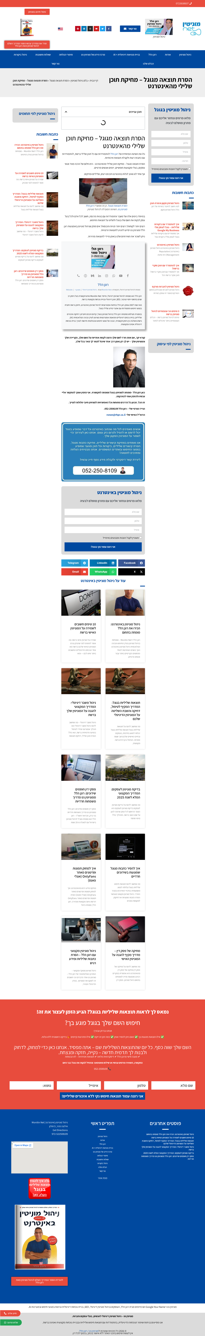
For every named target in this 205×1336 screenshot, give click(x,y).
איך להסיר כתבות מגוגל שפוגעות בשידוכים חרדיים (125, 872)
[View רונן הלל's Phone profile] (78, 275)
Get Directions (60, 1130)
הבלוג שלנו (148, 63)
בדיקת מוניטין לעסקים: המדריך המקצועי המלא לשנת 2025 (125, 793)
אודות (168, 54)
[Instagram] (90, 28)
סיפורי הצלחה (66, 54)
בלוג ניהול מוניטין (79, 80)
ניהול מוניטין (185, 54)
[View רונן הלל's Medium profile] (92, 275)
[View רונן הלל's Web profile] (85, 275)
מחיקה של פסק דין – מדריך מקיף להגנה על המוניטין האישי (126, 955)
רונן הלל (152, 54)
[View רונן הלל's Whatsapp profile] (113, 275)
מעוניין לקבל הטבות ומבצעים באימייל (170, 169)
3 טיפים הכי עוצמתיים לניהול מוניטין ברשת (165, 312)
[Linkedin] (84, 28)
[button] (66, 112)
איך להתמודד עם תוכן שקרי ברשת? (165, 267)
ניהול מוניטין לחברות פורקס (165, 286)
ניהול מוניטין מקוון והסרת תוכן (164, 203)
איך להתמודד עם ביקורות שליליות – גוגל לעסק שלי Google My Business (166, 227)
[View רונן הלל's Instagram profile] (106, 275)
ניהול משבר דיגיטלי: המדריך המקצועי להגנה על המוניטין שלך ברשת (81, 708)
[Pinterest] (78, 28)
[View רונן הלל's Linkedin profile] (99, 275)
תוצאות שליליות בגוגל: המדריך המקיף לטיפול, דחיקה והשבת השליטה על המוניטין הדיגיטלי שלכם (125, 710)
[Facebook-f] (108, 28)
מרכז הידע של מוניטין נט (93, 54)
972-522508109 (60, 1134)
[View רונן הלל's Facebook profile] (128, 275)
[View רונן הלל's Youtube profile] (120, 275)
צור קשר (55, 63)
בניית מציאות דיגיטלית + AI (126, 54)
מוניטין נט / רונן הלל (89, 1331)
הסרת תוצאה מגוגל (59, 80)
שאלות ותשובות (43, 54)
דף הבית (94, 80)
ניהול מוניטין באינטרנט (168, 244)
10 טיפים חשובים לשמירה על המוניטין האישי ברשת (83, 628)
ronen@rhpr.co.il (116, 414)
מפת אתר (102, 1178)
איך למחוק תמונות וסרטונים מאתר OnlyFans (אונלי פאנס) (84, 874)
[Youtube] (96, 28)
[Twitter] (102, 28)
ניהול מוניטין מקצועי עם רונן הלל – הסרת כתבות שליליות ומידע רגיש (82, 957)
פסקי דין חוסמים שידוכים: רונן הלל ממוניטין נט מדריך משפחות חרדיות (84, 795)
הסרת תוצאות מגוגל (117, 205)
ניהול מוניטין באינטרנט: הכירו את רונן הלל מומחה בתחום (125, 628)
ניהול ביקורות (20, 54)
